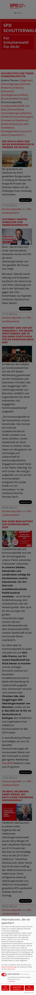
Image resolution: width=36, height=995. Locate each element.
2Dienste (11, 981)
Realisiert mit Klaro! (29, 992)
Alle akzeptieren (29, 988)
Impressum (11, 969)
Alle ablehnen (5, 988)
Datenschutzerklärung (8, 967)
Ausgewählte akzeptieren (17, 988)
